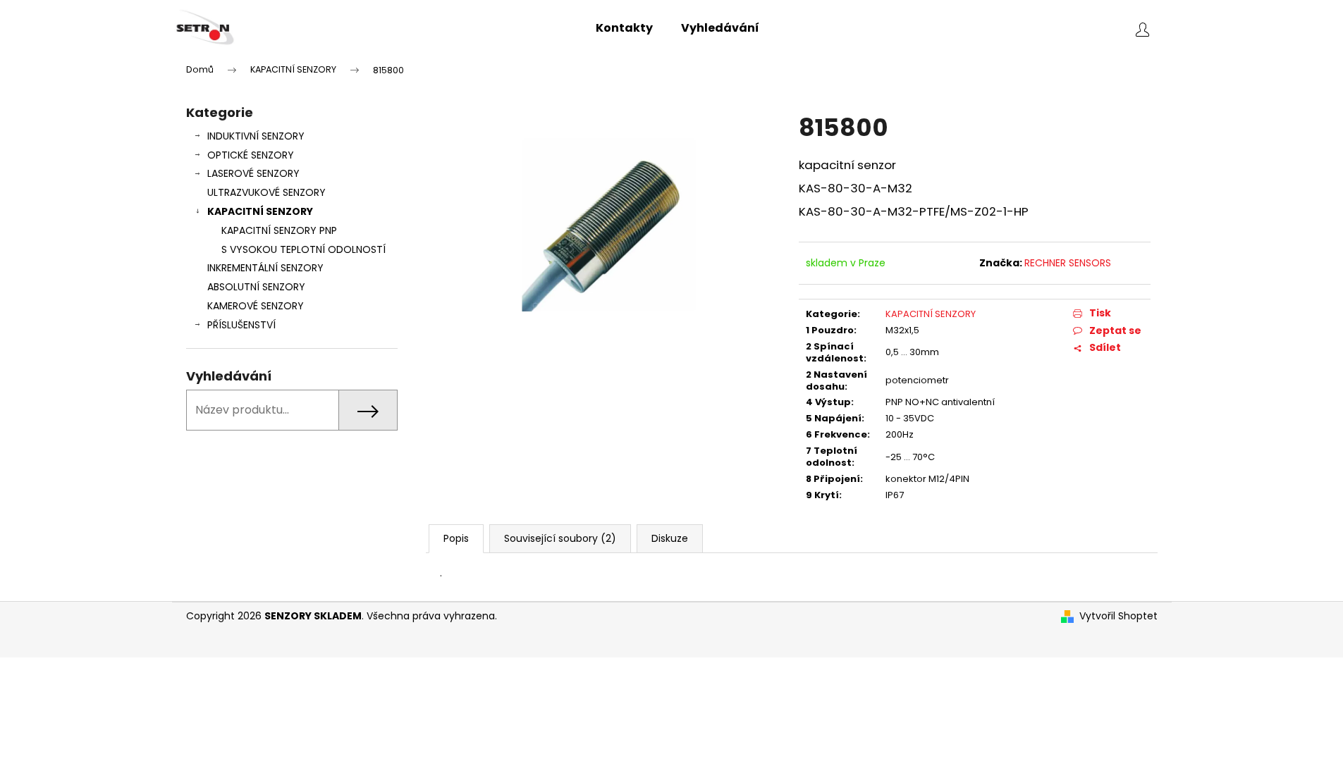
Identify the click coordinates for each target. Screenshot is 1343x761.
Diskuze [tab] (669, 538)
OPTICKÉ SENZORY (250, 155)
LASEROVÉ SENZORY (253, 173)
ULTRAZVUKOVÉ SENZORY (266, 192)
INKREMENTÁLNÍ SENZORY (265, 268)
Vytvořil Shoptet (1118, 616)
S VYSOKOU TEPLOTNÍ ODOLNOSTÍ (303, 249)
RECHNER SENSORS (1067, 263)
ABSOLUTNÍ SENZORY (256, 287)
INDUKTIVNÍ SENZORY (256, 136)
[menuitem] (624, 28)
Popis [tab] (456, 538)
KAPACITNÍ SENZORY (260, 211)
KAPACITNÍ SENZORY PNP (279, 230)
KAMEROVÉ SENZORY (255, 306)
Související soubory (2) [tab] (560, 538)
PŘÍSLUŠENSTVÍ (241, 325)
